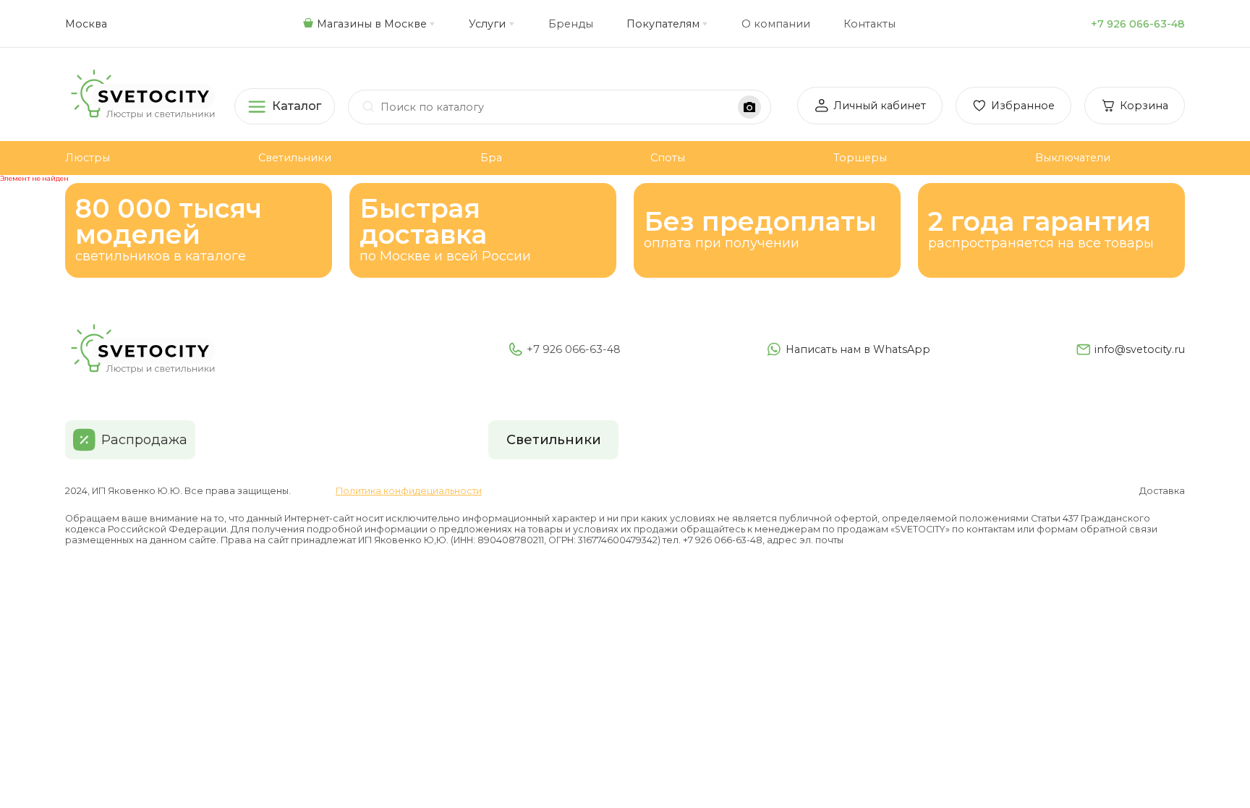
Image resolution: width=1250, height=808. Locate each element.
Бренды (570, 23)
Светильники (294, 157)
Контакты (869, 23)
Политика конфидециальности (409, 490)
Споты (667, 157)
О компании (775, 23)
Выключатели (1072, 157)
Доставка (1162, 490)
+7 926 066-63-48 (1138, 23)
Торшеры (860, 157)
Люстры (87, 157)
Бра (491, 157)
